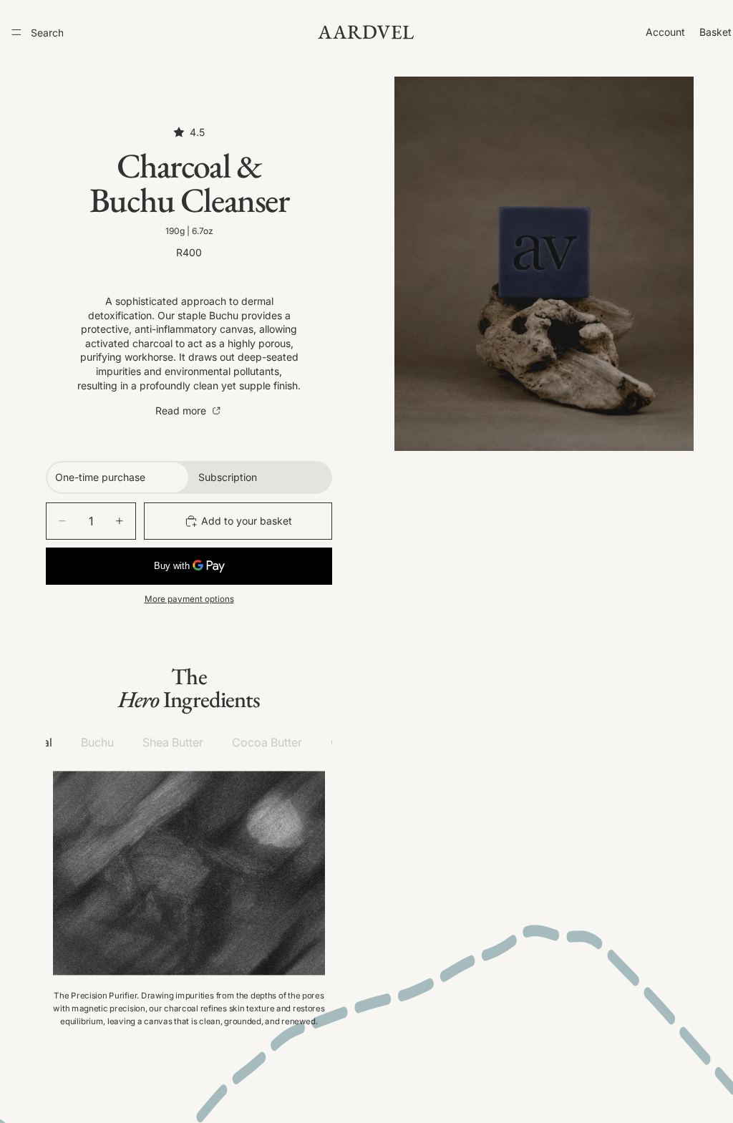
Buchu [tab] (97, 742)
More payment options (189, 599)
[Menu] (16, 32)
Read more (182, 410)
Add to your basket (246, 521)
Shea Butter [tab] (172, 742)
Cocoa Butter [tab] (267, 742)
